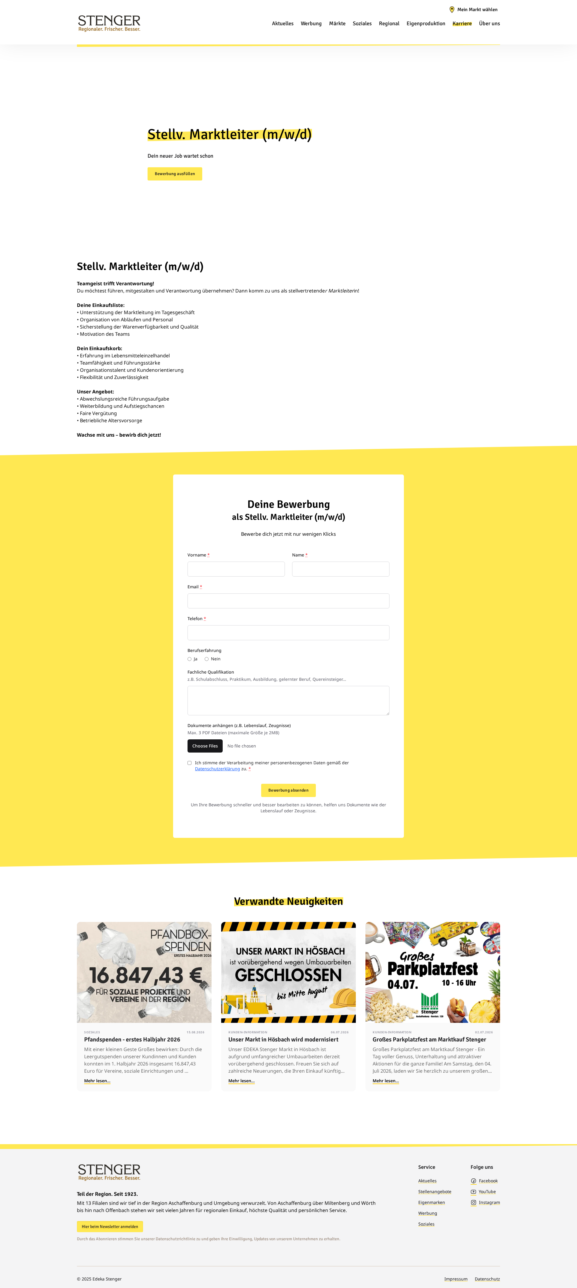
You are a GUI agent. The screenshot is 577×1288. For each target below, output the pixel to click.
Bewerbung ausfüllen (175, 173)
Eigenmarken (431, 1202)
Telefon (197, 618)
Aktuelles (427, 1180)
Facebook (488, 1180)
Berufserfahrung (204, 650)
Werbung (427, 1213)
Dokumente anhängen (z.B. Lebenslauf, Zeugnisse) (239, 729)
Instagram (489, 1202)
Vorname (199, 555)
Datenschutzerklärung (217, 768)
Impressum (456, 1279)
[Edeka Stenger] (109, 23)
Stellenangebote (434, 1191)
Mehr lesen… (97, 1080)
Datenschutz (487, 1279)
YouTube (487, 1191)
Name (300, 555)
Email (195, 586)
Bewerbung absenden (288, 790)
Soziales (426, 1224)
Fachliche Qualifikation (267, 675)
